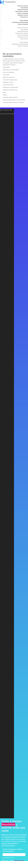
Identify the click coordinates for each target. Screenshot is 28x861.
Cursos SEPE (6, 75)
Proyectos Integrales (23, 24)
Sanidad (5, 95)
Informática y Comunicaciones (10, 87)
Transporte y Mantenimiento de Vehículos (13, 102)
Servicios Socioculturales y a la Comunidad (14, 100)
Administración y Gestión (21, 11)
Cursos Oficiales (24, 20)
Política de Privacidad (19, 860)
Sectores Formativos (23, 6)
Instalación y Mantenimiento (10, 90)
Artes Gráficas (24, 7)
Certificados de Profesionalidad (20, 22)
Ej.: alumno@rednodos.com (8, 857)
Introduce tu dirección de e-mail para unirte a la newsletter (12, 850)
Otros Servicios (24, 17)
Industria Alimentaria (22, 9)
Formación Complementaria (10, 79)
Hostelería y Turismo (23, 15)
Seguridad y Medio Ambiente (10, 97)
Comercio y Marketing (22, 13)
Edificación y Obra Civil (8, 77)
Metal (4, 92)
